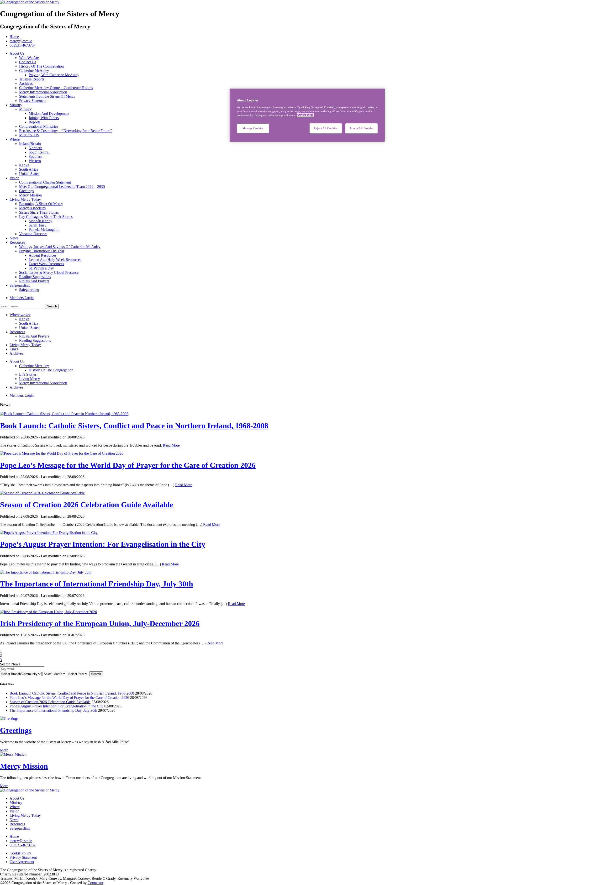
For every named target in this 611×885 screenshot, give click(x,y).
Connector (95, 883)
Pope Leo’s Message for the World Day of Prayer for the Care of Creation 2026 (128, 465)
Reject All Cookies (325, 128)
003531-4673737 (23, 45)
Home (14, 37)
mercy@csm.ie (21, 41)
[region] (307, 115)
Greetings (16, 730)
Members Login (22, 298)
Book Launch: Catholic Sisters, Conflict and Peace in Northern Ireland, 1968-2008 (134, 425)
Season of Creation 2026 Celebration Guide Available (86, 504)
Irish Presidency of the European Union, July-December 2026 (100, 623)
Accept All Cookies (361, 128)
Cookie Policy (20, 853)
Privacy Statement (23, 857)
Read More (171, 445)
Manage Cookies (252, 128)
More (4, 750)
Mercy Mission (24, 766)
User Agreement (22, 862)
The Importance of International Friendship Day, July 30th (96, 583)
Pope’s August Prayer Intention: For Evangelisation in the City (102, 544)
